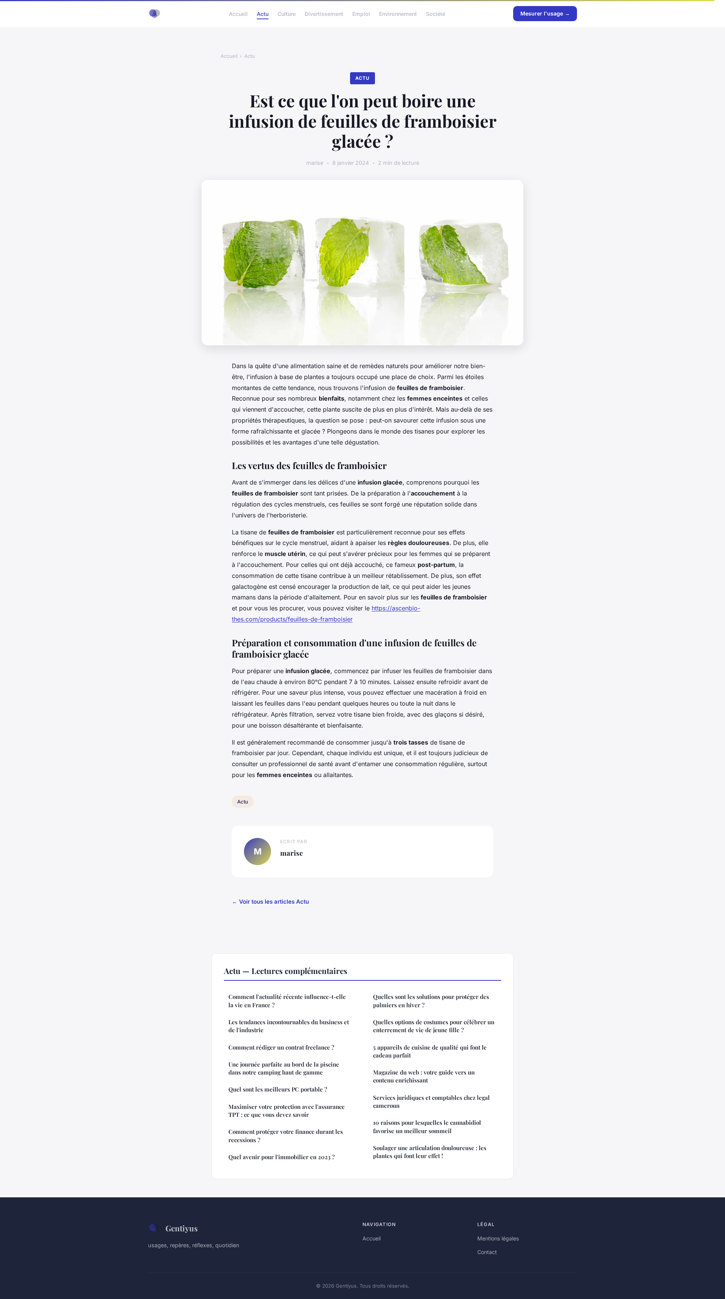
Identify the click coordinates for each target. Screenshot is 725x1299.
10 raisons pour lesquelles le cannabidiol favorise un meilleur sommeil (427, 1126)
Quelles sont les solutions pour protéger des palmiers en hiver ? (431, 1000)
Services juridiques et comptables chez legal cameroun (431, 1101)
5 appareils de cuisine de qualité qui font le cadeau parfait (430, 1051)
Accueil (238, 13)
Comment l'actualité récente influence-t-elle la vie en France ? (287, 1000)
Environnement (398, 13)
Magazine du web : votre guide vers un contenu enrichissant (424, 1076)
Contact (487, 1252)
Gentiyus (181, 1228)
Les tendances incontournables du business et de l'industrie (288, 1026)
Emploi (361, 13)
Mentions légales (498, 1238)
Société (435, 13)
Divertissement (324, 13)
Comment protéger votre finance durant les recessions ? (285, 1135)
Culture (287, 13)
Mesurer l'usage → (545, 13)
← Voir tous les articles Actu (270, 901)
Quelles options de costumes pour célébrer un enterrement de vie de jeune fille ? (433, 1026)
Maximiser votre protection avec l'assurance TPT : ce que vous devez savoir (286, 1110)
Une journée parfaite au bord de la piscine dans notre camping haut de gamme (283, 1068)
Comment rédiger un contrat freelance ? (281, 1047)
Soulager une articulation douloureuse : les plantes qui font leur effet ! (429, 1152)
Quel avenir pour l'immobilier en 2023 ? (281, 1157)
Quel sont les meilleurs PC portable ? (277, 1089)
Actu (262, 13)
